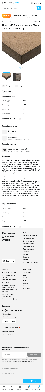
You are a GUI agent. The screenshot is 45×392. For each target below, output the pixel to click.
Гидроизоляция (28, 249)
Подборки (26, 278)
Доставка (5, 282)
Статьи (25, 283)
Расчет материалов (9, 280)
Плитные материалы (30, 236)
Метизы (25, 260)
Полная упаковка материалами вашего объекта (9, 290)
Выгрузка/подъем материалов (8, 295)
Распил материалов (9, 272)
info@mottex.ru (7, 314)
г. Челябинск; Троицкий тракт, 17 (13, 317)
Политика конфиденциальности (11, 370)
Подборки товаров (20, 15)
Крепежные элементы (30, 262)
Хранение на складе (9, 285)
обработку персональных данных (24, 361)
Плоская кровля (28, 244)
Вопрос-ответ (27, 286)
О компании (27, 272)
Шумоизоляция (28, 241)
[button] (6, 76)
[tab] (20, 68)
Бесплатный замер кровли (8, 276)
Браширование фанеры (10, 299)
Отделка (26, 257)
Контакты (26, 288)
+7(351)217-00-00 (12, 310)
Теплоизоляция (28, 238)
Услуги (34, 15)
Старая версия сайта (8, 373)
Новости (26, 280)
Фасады (26, 252)
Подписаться (34, 355)
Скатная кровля (28, 246)
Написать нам (9, 321)
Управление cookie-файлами (10, 368)
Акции (7, 15)
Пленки (25, 254)
